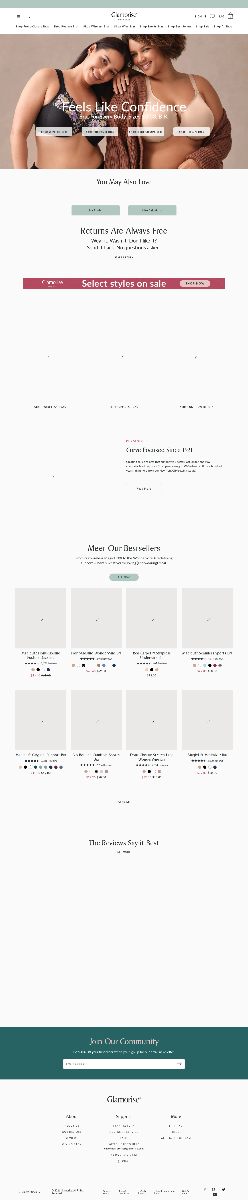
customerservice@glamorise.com (124, 1148)
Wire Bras (124, 26)
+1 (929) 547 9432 (124, 1154)
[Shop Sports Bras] (124, 358)
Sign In (200, 16)
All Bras (223, 26)
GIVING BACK (72, 1144)
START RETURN (124, 1125)
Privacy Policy (106, 1192)
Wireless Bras (96, 26)
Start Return (124, 257)
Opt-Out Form (186, 1192)
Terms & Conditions (124, 1192)
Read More (144, 488)
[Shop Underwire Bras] (198, 358)
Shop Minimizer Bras (100, 131)
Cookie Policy (143, 1192)
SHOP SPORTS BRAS (124, 407)
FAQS (124, 1137)
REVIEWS (72, 1137)
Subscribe (178, 1064)
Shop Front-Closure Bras (145, 131)
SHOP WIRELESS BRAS (50, 407)
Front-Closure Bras (32, 26)
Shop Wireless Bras (54, 131)
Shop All (124, 802)
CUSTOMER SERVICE (124, 1131)
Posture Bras (66, 26)
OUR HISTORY (72, 1131)
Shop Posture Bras (191, 131)
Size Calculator (152, 210)
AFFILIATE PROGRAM (176, 1137)
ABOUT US (72, 1125)
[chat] (212, 16)
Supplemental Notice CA (166, 1192)
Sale (203, 26)
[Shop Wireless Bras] (50, 358)
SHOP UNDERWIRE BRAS (198, 407)
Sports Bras (151, 26)
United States (29, 1192)
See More (124, 851)
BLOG (176, 1131)
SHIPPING (176, 1125)
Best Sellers (180, 26)
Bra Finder (95, 210)
